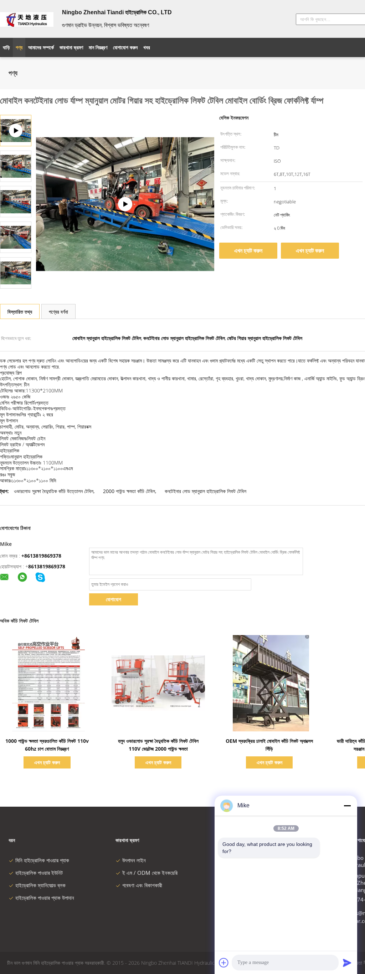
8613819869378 (46, 566)
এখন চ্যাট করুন (248, 250)
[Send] (347, 962)
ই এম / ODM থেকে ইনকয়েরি (150, 872)
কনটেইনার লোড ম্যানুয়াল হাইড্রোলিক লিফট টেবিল (205, 491)
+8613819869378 (41, 555)
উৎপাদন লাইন (134, 860)
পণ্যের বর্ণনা (58, 311)
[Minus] (347, 805)
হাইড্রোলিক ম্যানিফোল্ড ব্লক (40, 885)
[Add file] (224, 962)
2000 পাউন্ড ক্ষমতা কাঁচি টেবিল (129, 491)
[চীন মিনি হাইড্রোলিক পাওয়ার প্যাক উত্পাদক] (26, 19)
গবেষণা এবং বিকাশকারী (142, 885)
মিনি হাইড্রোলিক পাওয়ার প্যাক (42, 860)
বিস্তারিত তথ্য (19, 311)
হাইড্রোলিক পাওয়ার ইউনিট (39, 872)
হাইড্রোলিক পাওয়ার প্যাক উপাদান (44, 897)
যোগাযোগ (113, 599)
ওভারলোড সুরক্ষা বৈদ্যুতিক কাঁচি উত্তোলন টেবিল (53, 491)
